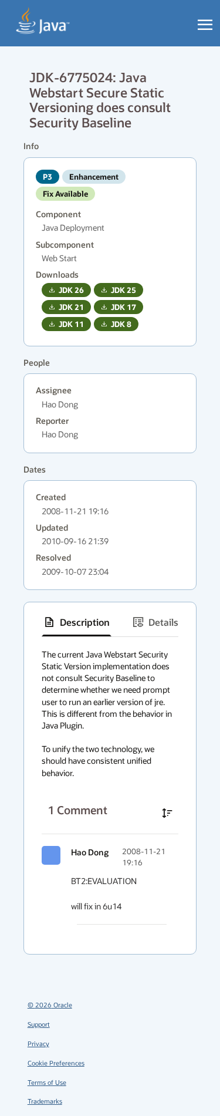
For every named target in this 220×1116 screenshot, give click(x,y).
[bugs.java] (43, 21)
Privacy (38, 1043)
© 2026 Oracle (50, 1004)
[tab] (76, 622)
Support (39, 1024)
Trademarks (45, 1101)
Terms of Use (47, 1082)
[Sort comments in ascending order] (167, 813)
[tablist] (110, 622)
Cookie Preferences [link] (56, 1062)
